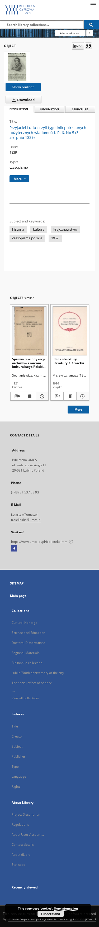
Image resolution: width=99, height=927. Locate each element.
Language (19, 776)
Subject (17, 746)
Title (15, 726)
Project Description (26, 814)
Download (25, 100)
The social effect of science (32, 683)
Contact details (23, 844)
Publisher (19, 756)
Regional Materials (26, 652)
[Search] (91, 24)
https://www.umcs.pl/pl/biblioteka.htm (39, 541)
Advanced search (70, 33)
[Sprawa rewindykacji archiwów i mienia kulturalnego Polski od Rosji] (29, 331)
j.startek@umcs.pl (24, 514)
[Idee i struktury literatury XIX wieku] (70, 331)
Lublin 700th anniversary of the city (38, 673)
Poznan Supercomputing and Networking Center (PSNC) (52, 919)
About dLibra (21, 854)
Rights (16, 786)
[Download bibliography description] (17, 396)
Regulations (20, 824)
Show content (23, 87)
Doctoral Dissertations (28, 642)
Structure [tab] (80, 109)
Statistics (18, 864)
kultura (38, 229)
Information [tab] (49, 109)
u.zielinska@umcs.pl (26, 519)
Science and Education (28, 632)
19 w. (55, 238)
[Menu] (93, 4)
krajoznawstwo (65, 229)
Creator (17, 736)
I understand (50, 913)
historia (18, 229)
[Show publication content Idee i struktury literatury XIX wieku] (70, 396)
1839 (13, 152)
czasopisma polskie (27, 238)
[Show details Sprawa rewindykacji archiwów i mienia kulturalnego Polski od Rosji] (41, 396)
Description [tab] (19, 109)
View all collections (26, 698)
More (78, 409)
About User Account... (28, 834)
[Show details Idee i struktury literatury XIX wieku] (82, 396)
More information (66, 908)
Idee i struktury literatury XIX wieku (68, 361)
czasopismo (19, 167)
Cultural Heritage (24, 622)
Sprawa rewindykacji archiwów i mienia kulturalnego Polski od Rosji (28, 363)
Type (15, 766)
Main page (18, 595)
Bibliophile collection (27, 662)
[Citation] (88, 45)
